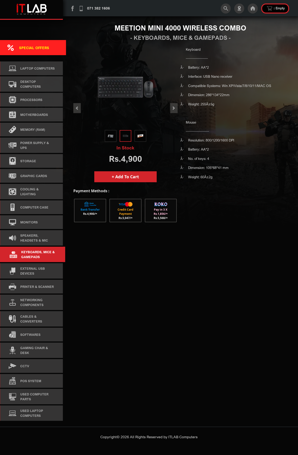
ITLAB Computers (183, 437)
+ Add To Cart (125, 176)
